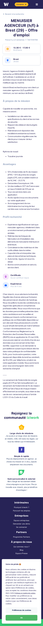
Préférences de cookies (21, 610)
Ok (21, 618)
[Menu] (36, 4)
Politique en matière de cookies (25, 593)
